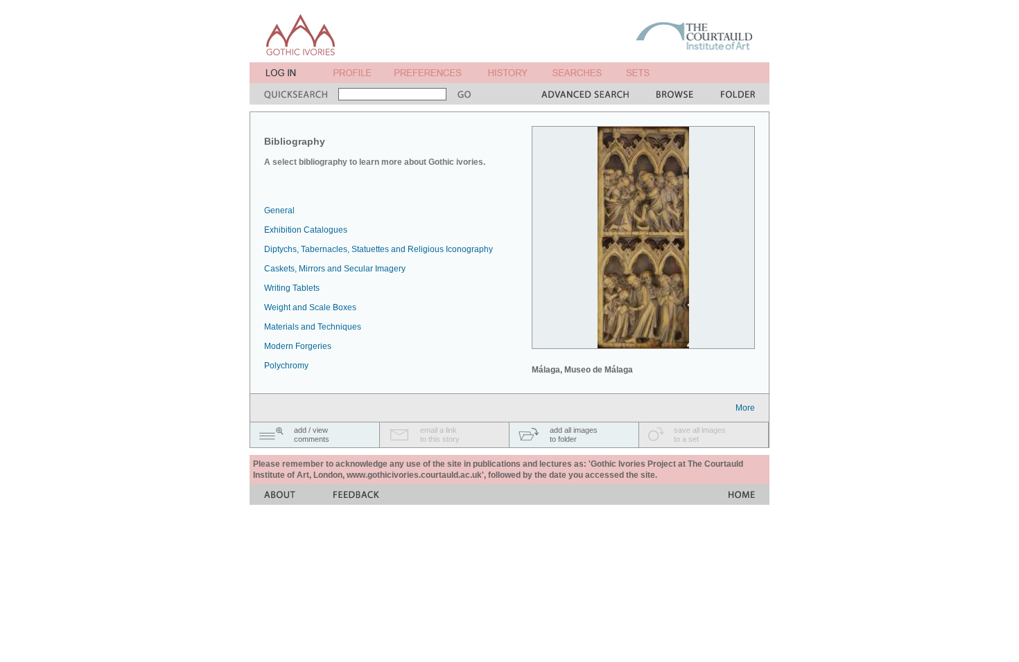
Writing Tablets (292, 288)
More (745, 408)
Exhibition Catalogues (305, 230)
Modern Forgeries (297, 346)
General (279, 210)
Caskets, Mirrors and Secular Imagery (335, 269)
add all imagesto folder (574, 434)
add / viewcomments (311, 434)
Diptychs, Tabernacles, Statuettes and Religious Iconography (378, 249)
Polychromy (286, 365)
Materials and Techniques (312, 327)
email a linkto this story (440, 434)
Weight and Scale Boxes (310, 307)
